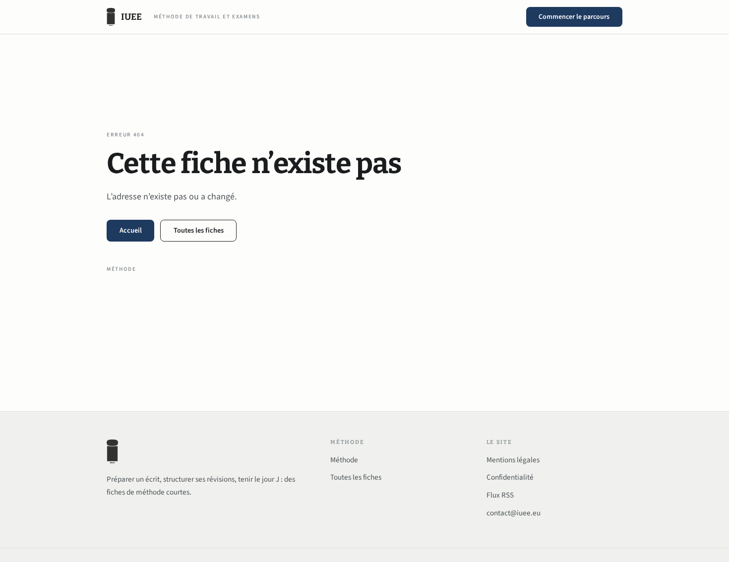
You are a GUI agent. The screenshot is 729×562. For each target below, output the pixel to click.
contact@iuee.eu (513, 512)
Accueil (131, 230)
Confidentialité (510, 477)
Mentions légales (513, 459)
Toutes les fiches (199, 230)
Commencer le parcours (574, 17)
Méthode (121, 269)
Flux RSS (500, 495)
